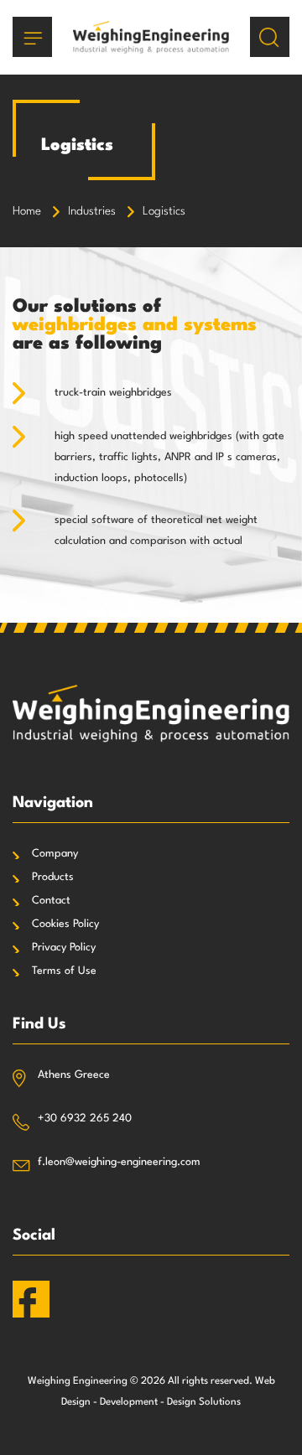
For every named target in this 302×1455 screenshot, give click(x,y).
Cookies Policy (65, 924)
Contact (51, 900)
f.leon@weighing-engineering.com (119, 1162)
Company (55, 853)
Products (53, 877)
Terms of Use (64, 971)
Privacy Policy (64, 947)
